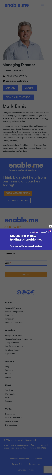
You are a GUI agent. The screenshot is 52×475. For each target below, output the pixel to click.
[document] (26, 237)
